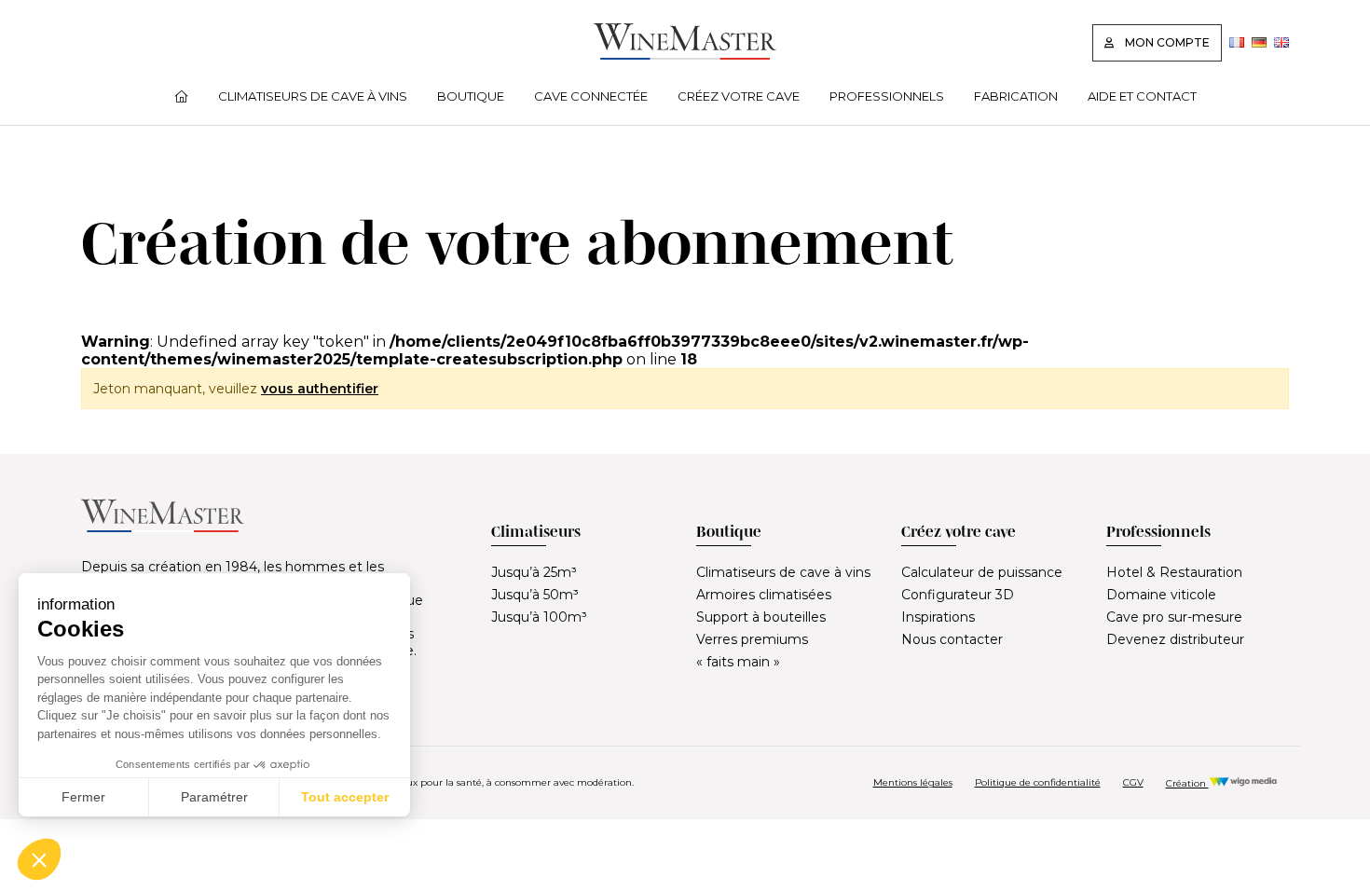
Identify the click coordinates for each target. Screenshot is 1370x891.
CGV (1133, 782)
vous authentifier (319, 388)
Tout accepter (345, 796)
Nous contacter (952, 639)
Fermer (83, 796)
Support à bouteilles (761, 617)
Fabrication (1016, 96)
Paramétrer (214, 796)
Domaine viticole (1161, 594)
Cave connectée (591, 96)
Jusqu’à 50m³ (535, 594)
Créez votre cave (739, 96)
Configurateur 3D (957, 594)
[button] (39, 859)
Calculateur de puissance (981, 572)
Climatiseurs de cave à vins (312, 96)
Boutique (470, 96)
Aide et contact (1142, 96)
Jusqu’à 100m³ (539, 617)
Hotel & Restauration (1174, 572)
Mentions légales (912, 782)
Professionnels (886, 96)
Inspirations (938, 617)
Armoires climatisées (763, 594)
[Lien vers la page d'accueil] (685, 54)
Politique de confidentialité (1038, 782)
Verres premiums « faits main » (752, 650)
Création (1187, 783)
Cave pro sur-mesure (1174, 617)
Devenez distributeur (1175, 639)
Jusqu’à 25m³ (534, 572)
